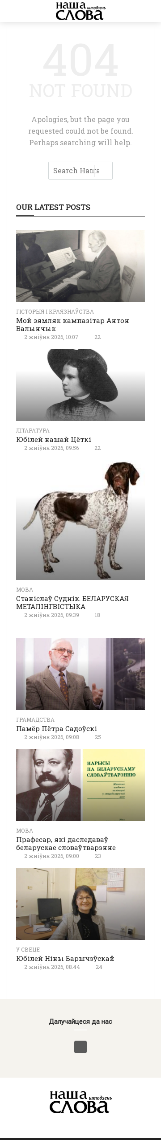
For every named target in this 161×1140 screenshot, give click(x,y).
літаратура (33, 430)
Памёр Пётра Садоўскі (56, 728)
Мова (24, 589)
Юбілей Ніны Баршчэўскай (65, 958)
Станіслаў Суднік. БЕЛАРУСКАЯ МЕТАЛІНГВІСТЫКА (72, 602)
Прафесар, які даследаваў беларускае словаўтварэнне (66, 843)
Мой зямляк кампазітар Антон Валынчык (72, 324)
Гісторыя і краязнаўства (55, 311)
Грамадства (35, 719)
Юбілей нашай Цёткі (53, 439)
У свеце (28, 949)
